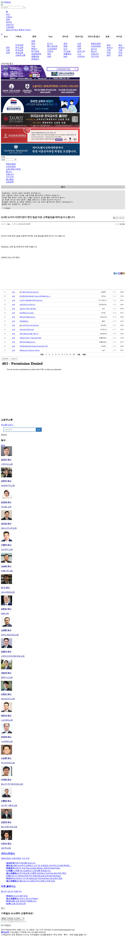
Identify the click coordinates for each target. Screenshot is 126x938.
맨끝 (84, 354)
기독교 (9, 17)
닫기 (63, 187)
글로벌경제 (36, 54)
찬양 (109, 53)
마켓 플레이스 (8, 886)
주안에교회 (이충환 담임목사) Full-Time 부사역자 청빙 (36, 873)
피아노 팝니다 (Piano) (22, 898)
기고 (79, 54)
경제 (8, 19)
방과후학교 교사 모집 (27, 313)
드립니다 (95, 54)
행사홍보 (10, 179)
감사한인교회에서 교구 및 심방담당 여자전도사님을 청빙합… (38, 865)
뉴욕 (13, 292)
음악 (65, 44)
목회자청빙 (96, 44)
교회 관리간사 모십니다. (27, 304)
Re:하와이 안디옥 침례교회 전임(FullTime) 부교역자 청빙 (34, 878)
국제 (8, 53)
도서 (65, 49)
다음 (78, 354)
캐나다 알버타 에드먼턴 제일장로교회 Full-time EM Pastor (33, 876)
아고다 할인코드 (17, 896)
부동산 (34, 49)
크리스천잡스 (8, 853)
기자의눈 (81, 56)
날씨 (65, 56)
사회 (8, 50)
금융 (33, 41)
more (3, 445)
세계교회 (19, 53)
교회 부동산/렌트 (13, 169)
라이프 (9, 22)
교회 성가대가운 (16, 904)
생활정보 (67, 54)
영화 (65, 46)
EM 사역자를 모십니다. (21, 863)
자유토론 (10, 182)
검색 (38, 430)
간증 (109, 50)
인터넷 (50, 51)
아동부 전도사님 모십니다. (30, 292)
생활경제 (35, 56)
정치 (8, 47)
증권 (33, 44)
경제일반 (35, 59)
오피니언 (10, 25)
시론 (79, 49)
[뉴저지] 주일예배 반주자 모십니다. (31, 300)
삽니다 (94, 49)
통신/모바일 (52, 46)
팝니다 (94, 51)
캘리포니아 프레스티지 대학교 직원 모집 (30, 881)
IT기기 (50, 44)
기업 (33, 46)
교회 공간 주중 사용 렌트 (28, 309)
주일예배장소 (24, 321)
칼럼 (79, 46)
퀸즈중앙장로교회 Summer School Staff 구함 (34, 346)
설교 (109, 45)
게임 (49, 54)
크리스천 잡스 (12, 30)
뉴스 (8, 14)
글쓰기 (14, 359)
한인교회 (19, 47)
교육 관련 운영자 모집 (27, 329)
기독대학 (10, 27)
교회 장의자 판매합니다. (21, 901)
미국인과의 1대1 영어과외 (30, 325)
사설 (79, 44)
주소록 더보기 (7, 425)
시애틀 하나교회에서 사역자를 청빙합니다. (28, 871)
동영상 (22, 30)
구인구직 (95, 56)
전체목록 (5, 359)
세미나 (110, 47)
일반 (109, 55)
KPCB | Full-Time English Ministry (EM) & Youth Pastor (33, 868)
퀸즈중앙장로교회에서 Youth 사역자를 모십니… (35, 296)
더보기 (28, 30)
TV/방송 (67, 51)
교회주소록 (20, 55)
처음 (41, 354)
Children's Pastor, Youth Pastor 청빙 (30, 338)
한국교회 (19, 50)
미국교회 (19, 45)
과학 (49, 56)
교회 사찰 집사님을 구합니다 (29, 334)
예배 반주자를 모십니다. (27, 317)
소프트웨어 (52, 49)
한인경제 (35, 51)
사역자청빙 (96, 46)
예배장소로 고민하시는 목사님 (29, 350)
